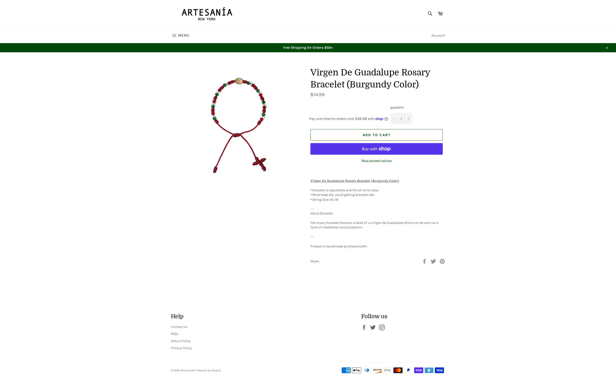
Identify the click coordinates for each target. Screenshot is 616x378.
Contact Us (179, 327)
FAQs (174, 334)
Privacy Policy (181, 348)
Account (438, 35)
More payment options (376, 160)
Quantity (397, 107)
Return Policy (181, 341)
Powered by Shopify (209, 370)
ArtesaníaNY (188, 370)
